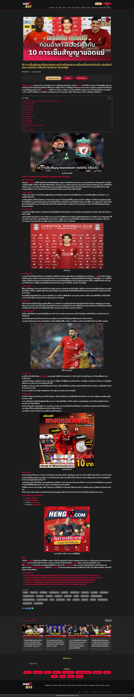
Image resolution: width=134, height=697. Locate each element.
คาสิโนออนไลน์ (84, 596)
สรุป (25, 128)
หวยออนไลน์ (76, 600)
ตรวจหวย (97, 672)
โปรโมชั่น (83, 8)
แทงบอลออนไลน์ (36, 72)
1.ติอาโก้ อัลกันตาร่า (29, 103)
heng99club (85, 592)
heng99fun (94, 592)
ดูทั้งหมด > (108, 620)
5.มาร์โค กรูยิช (28, 112)
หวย (56, 8)
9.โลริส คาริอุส (28, 121)
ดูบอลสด (68, 78)
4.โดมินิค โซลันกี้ (28, 110)
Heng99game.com (28, 596)
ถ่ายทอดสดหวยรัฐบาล (83, 672)
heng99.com (33, 592)
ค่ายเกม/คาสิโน (102, 8)
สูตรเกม (109, 8)
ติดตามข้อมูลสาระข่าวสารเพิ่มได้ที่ (33, 125)
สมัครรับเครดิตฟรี (53, 78)
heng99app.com (54, 592)
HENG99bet (25, 72)
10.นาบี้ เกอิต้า (28, 123)
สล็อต (64, 8)
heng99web (68, 596)
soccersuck (36, 502)
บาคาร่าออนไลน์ (60, 600)
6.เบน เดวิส (27, 114)
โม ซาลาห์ (44, 90)
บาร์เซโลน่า (43, 376)
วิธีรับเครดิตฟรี (81, 78)
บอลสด (88, 8)
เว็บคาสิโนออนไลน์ (102, 600)
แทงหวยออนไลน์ (38, 603)
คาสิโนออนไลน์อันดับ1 (96, 596)
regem (71, 676)
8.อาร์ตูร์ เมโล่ (28, 119)
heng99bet (69, 565)
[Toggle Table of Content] (108, 98)
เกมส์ (73, 8)
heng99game (104, 592)
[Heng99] (27, 5)
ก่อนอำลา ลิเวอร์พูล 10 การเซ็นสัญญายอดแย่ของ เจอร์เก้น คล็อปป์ (42, 101)
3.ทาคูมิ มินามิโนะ (28, 108)
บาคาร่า (69, 8)
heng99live (49, 596)
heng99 (30, 560)
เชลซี (95, 276)
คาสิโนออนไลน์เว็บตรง (28, 600)
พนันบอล (77, 8)
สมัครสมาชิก (107, 4)
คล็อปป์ (79, 85)
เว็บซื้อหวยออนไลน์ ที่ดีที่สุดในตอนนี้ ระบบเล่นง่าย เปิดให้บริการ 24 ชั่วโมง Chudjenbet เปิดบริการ (56, 584)
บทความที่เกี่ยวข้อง (29, 130)
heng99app (43, 592)
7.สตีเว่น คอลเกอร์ (29, 116)
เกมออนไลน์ (85, 600)
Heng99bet (28, 565)
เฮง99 (48, 672)
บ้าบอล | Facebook (32, 500)
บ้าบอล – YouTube (32, 498)
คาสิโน (60, 8)
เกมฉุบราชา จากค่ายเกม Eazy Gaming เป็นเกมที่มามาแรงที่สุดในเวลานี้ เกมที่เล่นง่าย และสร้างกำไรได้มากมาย (60, 582)
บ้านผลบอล (94, 8)
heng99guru (39, 596)
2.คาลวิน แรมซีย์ (28, 105)
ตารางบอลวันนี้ (68, 672)
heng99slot (58, 596)
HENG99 (52, 8)
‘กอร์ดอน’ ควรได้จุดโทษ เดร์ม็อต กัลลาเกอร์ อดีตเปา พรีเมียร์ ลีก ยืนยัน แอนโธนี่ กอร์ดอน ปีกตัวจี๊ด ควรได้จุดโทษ (60, 580)
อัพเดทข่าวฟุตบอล (28, 85)
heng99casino (75, 592)
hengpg (76, 596)
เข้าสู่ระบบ (98, 4)
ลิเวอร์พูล (31, 182)
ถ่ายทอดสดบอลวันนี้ (38, 567)
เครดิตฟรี (54, 567)
